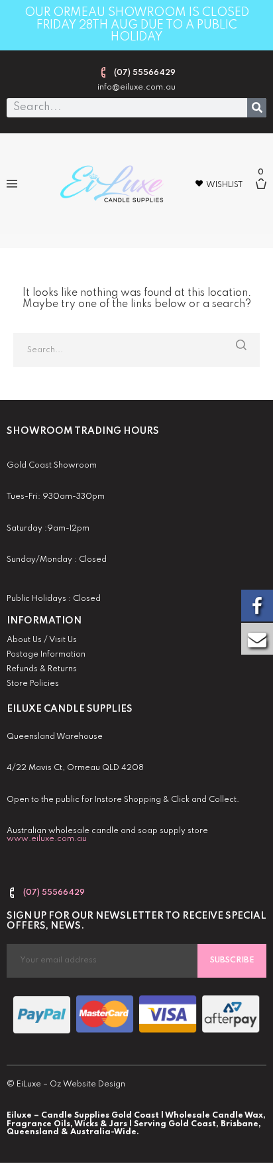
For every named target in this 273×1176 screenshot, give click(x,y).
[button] (11, 184)
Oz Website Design (87, 1084)
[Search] (256, 107)
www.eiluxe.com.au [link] (47, 839)
